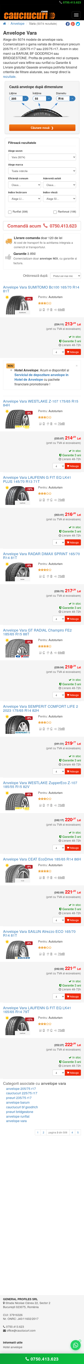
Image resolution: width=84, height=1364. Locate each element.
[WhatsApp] (76, 1345)
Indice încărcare (17, 192)
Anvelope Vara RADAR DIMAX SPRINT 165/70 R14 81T (41, 555)
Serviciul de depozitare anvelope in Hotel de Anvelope (41, 377)
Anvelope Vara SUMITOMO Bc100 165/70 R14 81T (41, 288)
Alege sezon (15, 151)
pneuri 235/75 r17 (19, 1097)
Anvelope (17, 23)
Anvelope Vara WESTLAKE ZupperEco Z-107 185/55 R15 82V (40, 784)
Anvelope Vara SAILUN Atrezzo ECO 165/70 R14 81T (39, 933)
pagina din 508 (58, 1132)
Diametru (61, 93)
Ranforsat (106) (67, 212)
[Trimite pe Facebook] (68, 24)
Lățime (13, 93)
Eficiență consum (18, 178)
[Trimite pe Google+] (73, 24)
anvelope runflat (17, 1116)
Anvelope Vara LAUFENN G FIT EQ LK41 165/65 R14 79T (37, 1009)
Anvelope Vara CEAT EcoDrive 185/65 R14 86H (42, 859)
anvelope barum (18, 1102)
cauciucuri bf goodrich (22, 1107)
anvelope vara (16, 1120)
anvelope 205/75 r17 (21, 1088)
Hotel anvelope (12, 1347)
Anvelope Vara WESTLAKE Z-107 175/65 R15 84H (40, 403)
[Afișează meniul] (76, 15)
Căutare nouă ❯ (42, 128)
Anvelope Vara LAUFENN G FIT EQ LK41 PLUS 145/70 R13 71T (37, 479)
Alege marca (15, 164)
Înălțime (37, 93)
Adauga (74, 352)
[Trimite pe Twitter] (78, 24)
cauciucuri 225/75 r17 (21, 1093)
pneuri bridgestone (19, 1111)
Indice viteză (50, 192)
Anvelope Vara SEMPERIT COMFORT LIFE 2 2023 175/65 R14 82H (40, 708)
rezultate (9, 76)
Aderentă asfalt (52, 178)
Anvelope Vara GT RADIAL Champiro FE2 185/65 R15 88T (37, 631)
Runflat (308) (20, 212)
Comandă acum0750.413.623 (42, 225)
